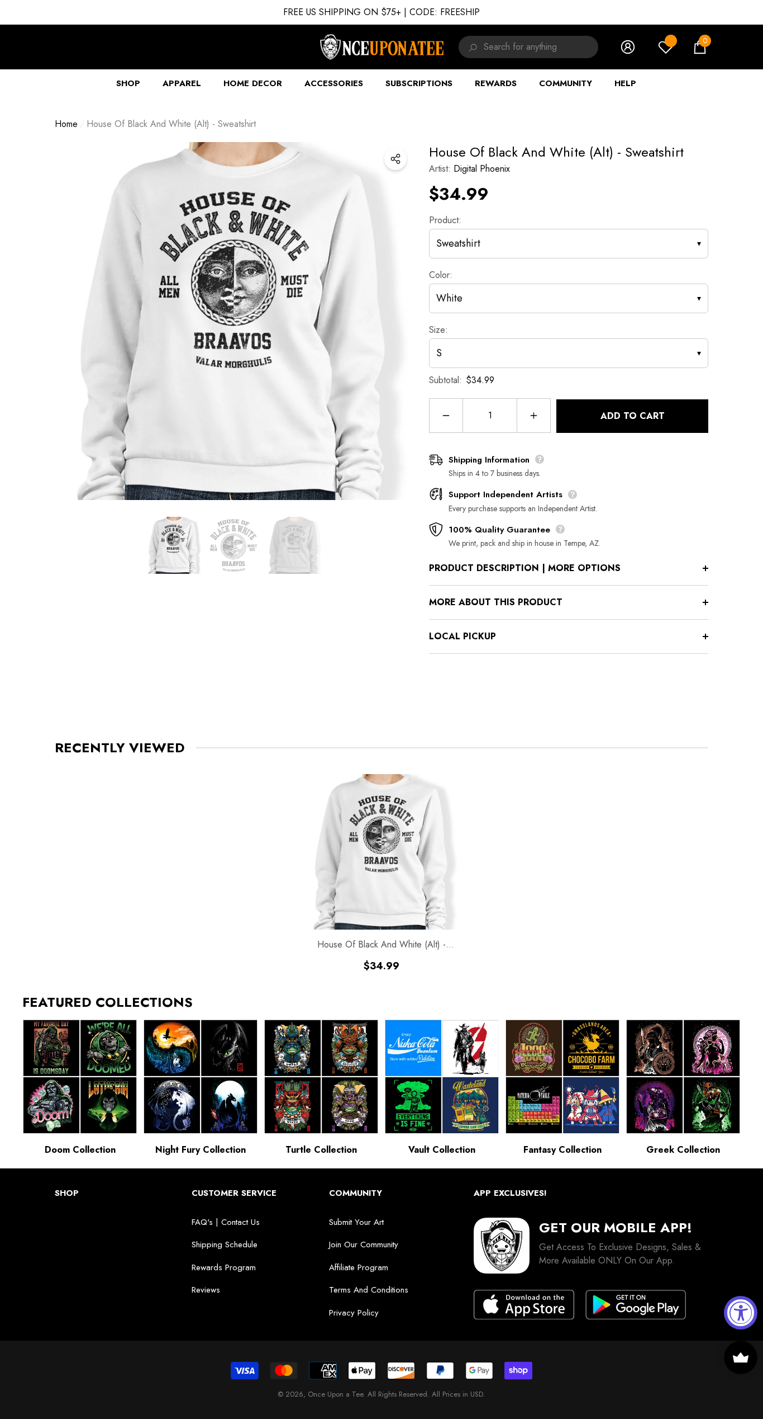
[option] (233, 321)
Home (66, 123)
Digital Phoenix (482, 168)
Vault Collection (441, 1149)
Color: (440, 274)
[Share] (395, 159)
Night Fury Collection (200, 1149)
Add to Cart (632, 415)
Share (395, 159)
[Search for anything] (471, 47)
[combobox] (541, 47)
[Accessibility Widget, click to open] (740, 1313)
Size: (438, 329)
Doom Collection (80, 1149)
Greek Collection (683, 1149)
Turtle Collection (321, 1149)
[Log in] (627, 47)
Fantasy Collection (562, 1149)
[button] (700, 47)
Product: (445, 220)
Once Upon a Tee (335, 1394)
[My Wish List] (665, 47)
